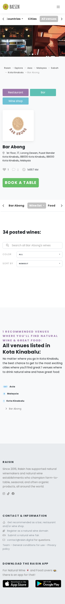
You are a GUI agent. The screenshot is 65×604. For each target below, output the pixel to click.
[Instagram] (4, 494)
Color (7, 254)
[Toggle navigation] (58, 6)
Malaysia (42, 67)
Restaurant (15, 92)
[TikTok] (8, 494)
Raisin (7, 67)
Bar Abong (16, 206)
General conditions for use (29, 545)
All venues (48, 19)
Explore (19, 67)
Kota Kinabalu (16, 72)
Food (51, 206)
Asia (30, 67)
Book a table (21, 182)
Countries (13, 19)
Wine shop (15, 101)
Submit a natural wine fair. (24, 535)
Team (7, 545)
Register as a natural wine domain (27, 531)
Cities (32, 19)
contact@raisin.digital (20, 540)
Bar (43, 92)
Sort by (8, 263)
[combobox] (39, 254)
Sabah (54, 67)
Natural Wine (16, 570)
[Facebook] (13, 494)
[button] (29, 54)
